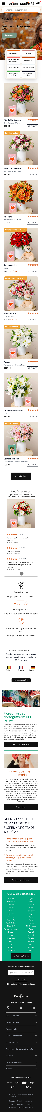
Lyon (31, 899)
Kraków (11, 941)
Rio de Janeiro (31, 926)
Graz (11, 935)
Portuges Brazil (27, 1107)
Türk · (18, 1107)
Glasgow (11, 932)
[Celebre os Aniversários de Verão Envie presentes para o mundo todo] (21, 36)
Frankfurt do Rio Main (11, 929)
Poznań (31, 923)
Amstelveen (11, 902)
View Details (28, 525)
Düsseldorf (11, 926)
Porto (31, 920)
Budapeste (11, 920)
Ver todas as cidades (21, 956)
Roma (31, 929)
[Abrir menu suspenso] (34, 1016)
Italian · (12, 1104)
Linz (11, 944)
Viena (31, 950)
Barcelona (11, 908)
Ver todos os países (21, 680)
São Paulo (31, 935)
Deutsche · (29, 1101)
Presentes (9, 35)
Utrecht (31, 947)
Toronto (31, 938)
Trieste (31, 944)
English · (29, 1104)
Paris (31, 917)
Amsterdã (11, 905)
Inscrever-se (21, 979)
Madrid (31, 902)
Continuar (32, 126)
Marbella (31, 905)
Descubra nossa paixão (21, 744)
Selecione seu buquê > (21, 880)
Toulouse (31, 941)
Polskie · (20, 1104)
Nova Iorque (31, 911)
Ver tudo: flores (21, 476)
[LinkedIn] (34, 1007)
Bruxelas (11, 917)
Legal (31, 914)
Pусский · (12, 1107)
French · (20, 1101)
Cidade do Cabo (11, 923)
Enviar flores (21, 807)
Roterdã (31, 932)
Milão (31, 908)
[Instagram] (21, 1007)
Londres (11, 947)
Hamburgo (11, 938)
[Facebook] (8, 1007)
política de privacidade (25, 984)
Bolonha (11, 914)
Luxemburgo (11, 950)
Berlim (11, 911)
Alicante (11, 899)
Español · (12, 1101)
